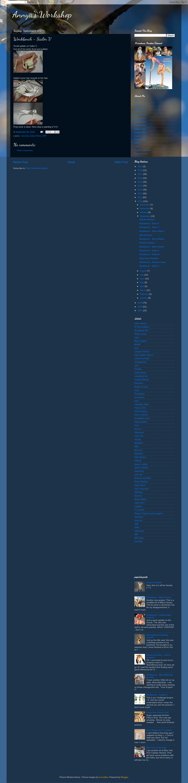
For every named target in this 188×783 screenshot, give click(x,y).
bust (136, 348)
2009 (140, 303)
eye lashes (139, 397)
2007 (140, 310)
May (142, 282)
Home (71, 162)
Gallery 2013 (140, 122)
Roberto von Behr (142, 478)
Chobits (137, 369)
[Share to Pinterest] (58, 132)
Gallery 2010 (140, 132)
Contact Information (143, 150)
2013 (140, 190)
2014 (140, 186)
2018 (140, 170)
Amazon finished (154, 582)
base (136, 337)
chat (136, 365)
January (144, 298)
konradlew (103, 777)
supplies (138, 506)
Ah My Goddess (141, 327)
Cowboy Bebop (141, 380)
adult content (140, 323)
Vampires (138, 517)
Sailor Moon (35, 136)
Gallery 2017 (140, 108)
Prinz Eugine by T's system (159, 730)
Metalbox (138, 443)
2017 (140, 174)
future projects (141, 415)
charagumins (140, 362)
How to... (138, 429)
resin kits (25, 136)
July (142, 275)
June (142, 279)
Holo (136, 425)
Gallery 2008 (140, 139)
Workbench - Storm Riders (151, 231)
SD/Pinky (138, 492)
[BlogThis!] (49, 132)
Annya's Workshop (42, 14)
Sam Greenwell (141, 489)
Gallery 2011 (140, 129)
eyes (136, 401)
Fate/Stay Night (141, 404)
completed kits (141, 376)
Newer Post (20, 162)
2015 (140, 182)
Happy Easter (140, 422)
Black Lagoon (140, 341)
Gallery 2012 (140, 125)
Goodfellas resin (142, 418)
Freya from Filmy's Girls (157, 712)
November (145, 208)
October (144, 212)
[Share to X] (52, 132)
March (143, 290)
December (145, 205)
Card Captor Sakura (143, 355)
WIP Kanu (139, 538)
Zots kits (138, 541)
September (145, 216)
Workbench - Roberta (149, 254)
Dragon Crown (141, 387)
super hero (139, 503)
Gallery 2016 (140, 111)
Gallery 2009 (140, 136)
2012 (140, 193)
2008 (140, 307)
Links (136, 147)
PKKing (137, 461)
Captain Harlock (141, 351)
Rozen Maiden (141, 482)
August (143, 271)
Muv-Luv (138, 450)
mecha (137, 439)
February (144, 294)
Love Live (138, 436)
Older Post (121, 162)
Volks (136, 527)
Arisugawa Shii (141, 330)
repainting (139, 471)
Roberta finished (147, 243)
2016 (140, 178)
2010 (140, 201)
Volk (136, 524)
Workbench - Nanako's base (152, 262)
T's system (139, 510)
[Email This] (46, 132)
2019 (140, 166)
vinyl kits (138, 520)
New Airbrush (145, 235)
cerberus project (142, 358)
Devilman (138, 383)
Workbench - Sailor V (149, 223)
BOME (137, 344)
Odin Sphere (140, 457)
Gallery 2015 (140, 115)
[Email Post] (41, 132)
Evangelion (139, 394)
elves (136, 390)
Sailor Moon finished (148, 258)
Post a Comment (25, 150)
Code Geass (140, 373)
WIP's (137, 143)
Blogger (124, 777)
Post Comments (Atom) (37, 168)
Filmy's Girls (140, 408)
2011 (140, 197)
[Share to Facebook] (55, 132)
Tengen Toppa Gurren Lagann (148, 513)
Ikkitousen (139, 432)
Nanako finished (146, 219)
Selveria (138, 496)
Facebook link (140, 154)
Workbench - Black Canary (158, 597)
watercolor (139, 531)
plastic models (141, 464)
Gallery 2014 (140, 118)
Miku (136, 446)
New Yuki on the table (156, 748)
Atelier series (140, 334)
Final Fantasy (140, 411)
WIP (44, 136)
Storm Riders (140, 499)
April (142, 286)
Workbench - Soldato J (157, 695)
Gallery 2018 (140, 104)
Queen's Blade (141, 467)
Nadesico (138, 454)
